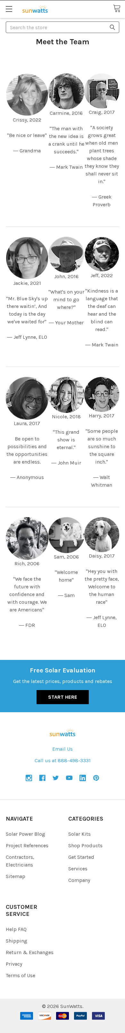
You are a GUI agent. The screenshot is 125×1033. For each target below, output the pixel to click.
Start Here (62, 697)
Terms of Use (20, 975)
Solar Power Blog (25, 834)
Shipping (16, 941)
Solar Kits (79, 834)
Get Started (81, 857)
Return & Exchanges (30, 952)
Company (79, 880)
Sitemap (15, 876)
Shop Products (85, 845)
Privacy (14, 964)
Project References (27, 845)
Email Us (62, 749)
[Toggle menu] (9, 9)
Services (78, 869)
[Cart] (119, 9)
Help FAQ (16, 929)
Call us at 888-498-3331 (63, 760)
